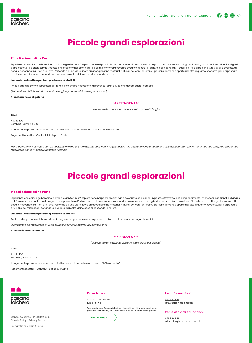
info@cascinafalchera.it (179, 302)
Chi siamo (189, 16)
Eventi (174, 16)
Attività (163, 16)
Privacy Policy (37, 320)
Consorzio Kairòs (21, 317)
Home (150, 16)
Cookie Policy (19, 320)
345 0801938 (172, 299)
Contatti (205, 16)
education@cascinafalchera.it (182, 321)
